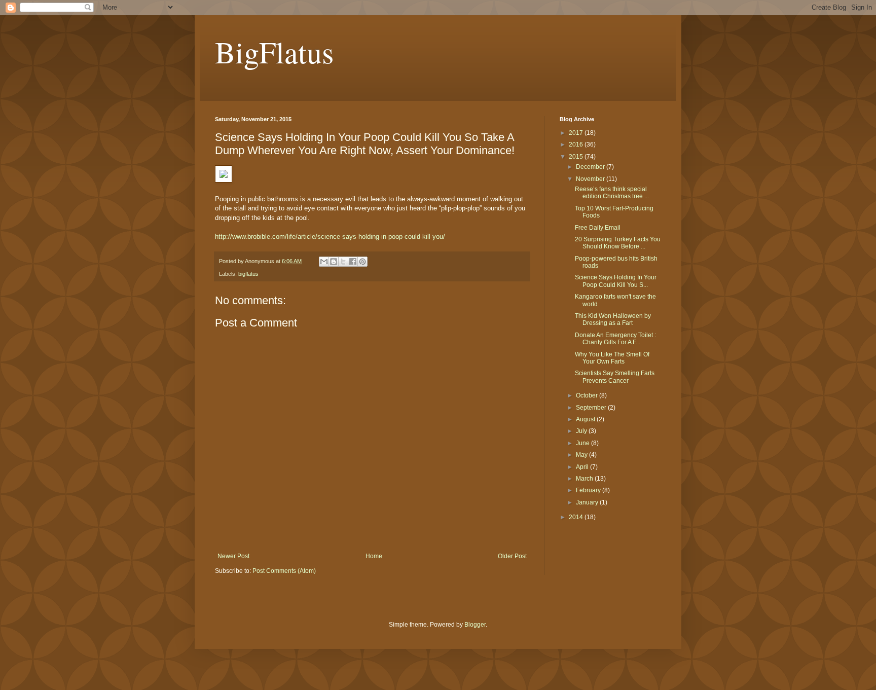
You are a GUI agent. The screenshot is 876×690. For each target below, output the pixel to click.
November (591, 179)
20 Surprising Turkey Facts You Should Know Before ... (618, 243)
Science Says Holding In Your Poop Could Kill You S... (615, 281)
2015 (577, 156)
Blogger (475, 624)
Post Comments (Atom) (284, 570)
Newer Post (233, 556)
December (591, 166)
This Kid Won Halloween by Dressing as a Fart (613, 319)
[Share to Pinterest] (362, 262)
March (585, 478)
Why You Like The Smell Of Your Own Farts (612, 358)
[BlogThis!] (333, 262)
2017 (577, 132)
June (583, 443)
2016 (577, 144)
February (589, 490)
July (582, 430)
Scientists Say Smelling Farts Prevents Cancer (614, 377)
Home (374, 556)
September (592, 407)
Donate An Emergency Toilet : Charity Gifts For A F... (615, 339)
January (588, 502)
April (583, 466)
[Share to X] (343, 262)
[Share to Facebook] (353, 262)
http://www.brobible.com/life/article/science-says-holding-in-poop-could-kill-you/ (330, 236)
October (587, 395)
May (582, 454)
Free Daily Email (597, 227)
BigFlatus (274, 51)
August (586, 419)
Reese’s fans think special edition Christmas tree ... (612, 193)
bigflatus (248, 274)
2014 (577, 517)
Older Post (512, 556)
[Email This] (324, 262)
